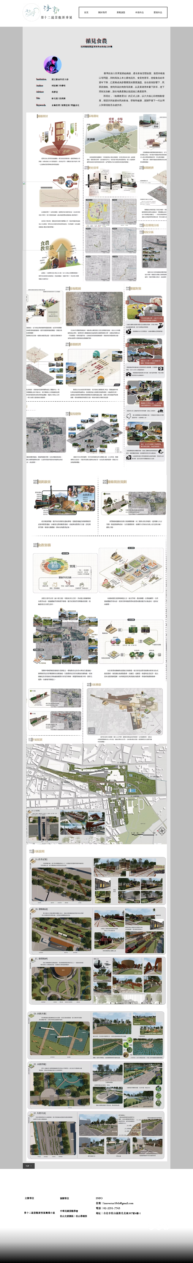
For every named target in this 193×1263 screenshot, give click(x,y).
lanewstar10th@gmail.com (118, 1203)
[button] (102, 12)
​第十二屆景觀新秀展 (57, 17)
